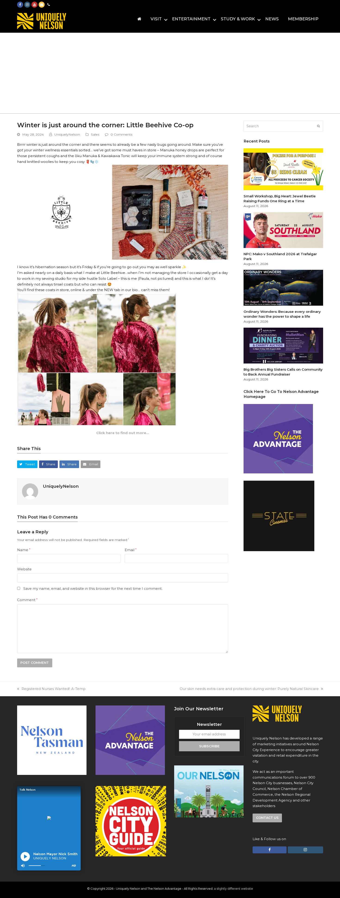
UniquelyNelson (67, 134)
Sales (95, 134)
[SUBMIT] (318, 126)
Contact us (267, 818)
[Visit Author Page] (30, 491)
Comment (27, 600)
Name (23, 550)
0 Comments (122, 134)
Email (130, 550)
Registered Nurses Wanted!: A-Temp (54, 689)
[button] (27, 464)
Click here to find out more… (122, 433)
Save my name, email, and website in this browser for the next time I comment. (92, 588)
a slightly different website (233, 888)
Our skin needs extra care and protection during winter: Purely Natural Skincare (249, 689)
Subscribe (209, 746)
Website (24, 569)
